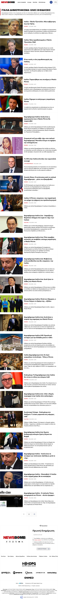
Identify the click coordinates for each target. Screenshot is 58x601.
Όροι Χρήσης (11, 556)
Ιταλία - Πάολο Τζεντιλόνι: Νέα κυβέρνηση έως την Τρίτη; (40, 23)
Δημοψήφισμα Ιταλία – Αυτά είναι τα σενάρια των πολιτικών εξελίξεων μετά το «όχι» (39, 456)
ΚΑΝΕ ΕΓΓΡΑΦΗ (42, 548)
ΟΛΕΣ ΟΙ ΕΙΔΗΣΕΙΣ (22, 2)
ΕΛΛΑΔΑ (29, 2)
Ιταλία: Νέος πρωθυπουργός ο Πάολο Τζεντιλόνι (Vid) (38, 41)
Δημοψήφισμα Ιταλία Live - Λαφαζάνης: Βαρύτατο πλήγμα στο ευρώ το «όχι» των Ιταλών (39, 218)
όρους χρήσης (38, 539)
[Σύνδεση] (51, 2)
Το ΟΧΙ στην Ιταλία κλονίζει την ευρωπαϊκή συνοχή (40, 160)
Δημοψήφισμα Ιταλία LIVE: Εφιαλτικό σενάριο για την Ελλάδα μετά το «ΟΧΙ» (38, 336)
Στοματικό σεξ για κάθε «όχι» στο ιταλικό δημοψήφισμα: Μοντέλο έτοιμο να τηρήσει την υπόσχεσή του (40, 140)
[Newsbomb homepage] (8, 2)
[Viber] (9, 541)
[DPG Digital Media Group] (29, 564)
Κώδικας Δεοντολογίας (32, 556)
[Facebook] (6, 541)
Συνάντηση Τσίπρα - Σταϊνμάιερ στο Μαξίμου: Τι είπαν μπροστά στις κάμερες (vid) (39, 414)
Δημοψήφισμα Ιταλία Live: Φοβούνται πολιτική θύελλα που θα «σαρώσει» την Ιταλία (38, 261)
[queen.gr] (29, 572)
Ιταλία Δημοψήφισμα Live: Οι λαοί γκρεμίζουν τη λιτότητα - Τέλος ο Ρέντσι (38, 356)
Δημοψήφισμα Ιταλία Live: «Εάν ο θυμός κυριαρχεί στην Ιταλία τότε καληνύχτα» (39, 395)
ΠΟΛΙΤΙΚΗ (35, 2)
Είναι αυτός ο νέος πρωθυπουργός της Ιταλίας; (38, 60)
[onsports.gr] (17, 572)
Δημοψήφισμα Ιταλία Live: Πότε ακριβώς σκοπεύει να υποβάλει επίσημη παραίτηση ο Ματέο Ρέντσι (40, 239)
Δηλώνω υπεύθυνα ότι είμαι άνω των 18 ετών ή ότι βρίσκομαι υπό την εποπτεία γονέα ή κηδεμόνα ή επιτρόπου (43, 543)
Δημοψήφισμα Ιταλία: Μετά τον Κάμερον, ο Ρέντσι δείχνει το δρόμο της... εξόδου (40, 300)
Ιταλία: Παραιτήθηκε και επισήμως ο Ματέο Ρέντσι (40, 81)
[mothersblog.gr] (52, 572)
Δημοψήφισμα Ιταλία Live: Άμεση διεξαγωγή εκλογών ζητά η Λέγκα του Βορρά (38, 434)
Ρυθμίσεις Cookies (43, 556)
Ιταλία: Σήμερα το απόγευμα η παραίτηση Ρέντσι (39, 100)
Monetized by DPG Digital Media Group (33, 583)
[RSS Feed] (22, 541)
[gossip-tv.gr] (6, 572)
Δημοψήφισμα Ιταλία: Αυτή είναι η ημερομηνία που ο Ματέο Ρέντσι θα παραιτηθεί (37, 119)
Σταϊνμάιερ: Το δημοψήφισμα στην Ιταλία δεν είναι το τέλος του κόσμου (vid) (39, 376)
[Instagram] (13, 541)
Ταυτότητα (3, 556)
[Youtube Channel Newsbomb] (19, 541)
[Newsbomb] (14, 538)
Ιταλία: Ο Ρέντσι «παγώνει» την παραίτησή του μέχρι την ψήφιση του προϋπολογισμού (40, 199)
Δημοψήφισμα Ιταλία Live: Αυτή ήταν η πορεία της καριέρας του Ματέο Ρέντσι (38, 318)
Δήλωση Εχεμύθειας (20, 556)
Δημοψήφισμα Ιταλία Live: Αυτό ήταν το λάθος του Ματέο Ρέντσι (38, 280)
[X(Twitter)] (16, 541)
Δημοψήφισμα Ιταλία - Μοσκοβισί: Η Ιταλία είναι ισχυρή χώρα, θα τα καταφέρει (40, 475)
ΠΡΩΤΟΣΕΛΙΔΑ (42, 2)
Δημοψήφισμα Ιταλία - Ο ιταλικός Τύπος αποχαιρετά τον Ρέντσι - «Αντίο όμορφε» (39, 494)
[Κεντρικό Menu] (55, 2)
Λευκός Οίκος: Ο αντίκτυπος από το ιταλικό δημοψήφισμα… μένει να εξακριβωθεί (40, 178)
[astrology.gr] (40, 572)
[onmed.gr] (29, 577)
